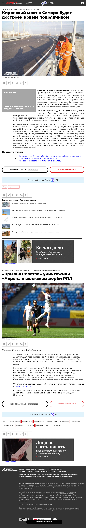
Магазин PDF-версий (55, 469)
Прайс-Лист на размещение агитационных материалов (39, 474)
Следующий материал (44, 522)
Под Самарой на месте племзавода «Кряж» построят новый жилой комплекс (39, 210)
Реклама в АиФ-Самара (58, 471)
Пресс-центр (42, 469)
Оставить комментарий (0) (67, 169)
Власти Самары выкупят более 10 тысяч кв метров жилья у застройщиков (37, 217)
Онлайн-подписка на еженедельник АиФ (33, 471)
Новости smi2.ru (9, 264)
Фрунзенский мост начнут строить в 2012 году (39, 161)
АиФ (18, 77)
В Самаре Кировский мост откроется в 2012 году (40, 158)
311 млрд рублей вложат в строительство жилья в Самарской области (36, 232)
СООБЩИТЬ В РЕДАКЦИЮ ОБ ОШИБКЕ (59, 477)
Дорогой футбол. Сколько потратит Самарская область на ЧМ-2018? (36, 225)
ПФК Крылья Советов (9, 339)
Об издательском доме (27, 469)
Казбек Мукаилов (23, 386)
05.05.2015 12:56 (7, 9)
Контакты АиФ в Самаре (69, 474)
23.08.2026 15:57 (7, 270)
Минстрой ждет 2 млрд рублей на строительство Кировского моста (49, 156)
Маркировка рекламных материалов (32, 477)
